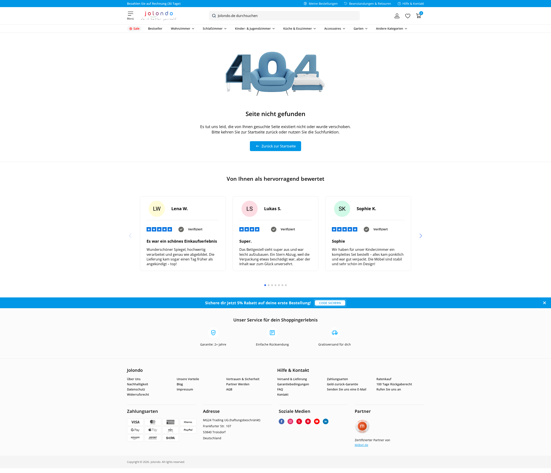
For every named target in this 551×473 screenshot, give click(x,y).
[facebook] (281, 421)
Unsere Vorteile (188, 379)
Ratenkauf (383, 379)
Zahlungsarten (337, 379)
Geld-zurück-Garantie (342, 384)
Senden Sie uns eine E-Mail (346, 389)
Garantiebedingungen (293, 384)
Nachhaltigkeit (137, 384)
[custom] (308, 421)
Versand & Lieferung (292, 379)
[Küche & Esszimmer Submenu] (314, 28)
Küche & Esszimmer (297, 28)
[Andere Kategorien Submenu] (405, 28)
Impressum (185, 389)
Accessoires (332, 28)
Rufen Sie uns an (388, 389)
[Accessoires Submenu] (343, 28)
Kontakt (282, 394)
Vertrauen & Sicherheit (242, 379)
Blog (180, 384)
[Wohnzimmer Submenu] (192, 28)
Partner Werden (237, 384)
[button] (421, 236)
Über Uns (134, 379)
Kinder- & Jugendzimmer (253, 28)
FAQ (280, 389)
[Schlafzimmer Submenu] (224, 28)
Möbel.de (361, 445)
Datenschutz (136, 389)
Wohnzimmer (180, 28)
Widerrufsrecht (138, 394)
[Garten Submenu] (365, 28)
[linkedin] (325, 421)
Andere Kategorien (389, 28)
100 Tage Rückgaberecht (394, 384)
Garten (359, 28)
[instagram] (290, 421)
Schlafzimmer (213, 28)
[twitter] (299, 421)
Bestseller (155, 28)
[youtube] (317, 421)
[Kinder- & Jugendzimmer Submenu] (273, 28)
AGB (229, 389)
